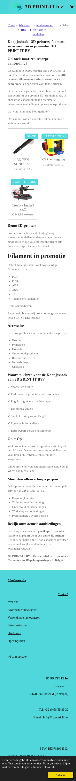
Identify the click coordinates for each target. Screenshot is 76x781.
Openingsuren (16, 641)
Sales (65, 25)
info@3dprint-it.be (55, 717)
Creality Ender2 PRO (23, 207)
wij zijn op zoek (17, 656)
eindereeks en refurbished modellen (43, 30)
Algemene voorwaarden (22, 609)
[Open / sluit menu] (4, 7)
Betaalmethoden (17, 625)
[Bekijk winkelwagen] (71, 7)
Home (11, 25)
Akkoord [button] (60, 775)
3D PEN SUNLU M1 (23, 162)
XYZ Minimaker (53, 160)
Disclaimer (14, 633)
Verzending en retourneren (24, 617)
